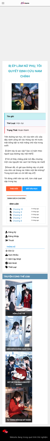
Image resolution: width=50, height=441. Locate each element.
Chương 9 (17, 212)
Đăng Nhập (13, 236)
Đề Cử (11, 251)
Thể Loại (12, 267)
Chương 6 (17, 221)
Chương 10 (18, 209)
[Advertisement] (25, 32)
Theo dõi (14, 189)
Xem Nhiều (13, 255)
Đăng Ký (12, 232)
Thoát (11, 240)
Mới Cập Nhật (14, 259)
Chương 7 (17, 218)
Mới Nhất (12, 263)
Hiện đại (20, 123)
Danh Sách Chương (16, 198)
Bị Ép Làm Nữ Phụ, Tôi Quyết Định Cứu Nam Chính (25, 71)
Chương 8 (17, 215)
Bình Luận (14, 204)
